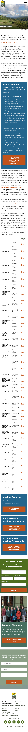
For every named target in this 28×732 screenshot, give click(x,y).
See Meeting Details (22, 244)
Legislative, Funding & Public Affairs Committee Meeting (6, 287)
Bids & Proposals (20, 705)
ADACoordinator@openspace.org (11, 187)
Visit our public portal (14, 509)
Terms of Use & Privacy (9, 714)
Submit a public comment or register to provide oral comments (14, 160)
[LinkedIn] (22, 722)
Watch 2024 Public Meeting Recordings (14, 547)
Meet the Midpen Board (14, 640)
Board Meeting (5, 251)
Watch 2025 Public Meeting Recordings (14, 528)
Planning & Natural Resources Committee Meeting (6, 293)
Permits (4, 710)
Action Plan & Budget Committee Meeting (6, 345)
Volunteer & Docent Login (10, 715)
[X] (9, 722)
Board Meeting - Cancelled (5, 305)
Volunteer (18, 707)
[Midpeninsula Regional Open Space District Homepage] (3, 2)
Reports (4, 708)
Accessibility (6, 712)
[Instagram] (14, 722)
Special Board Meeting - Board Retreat (5, 432)
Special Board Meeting (5, 259)
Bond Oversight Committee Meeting (5, 409)
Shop (16, 710)
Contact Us (18, 701)
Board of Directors (8, 705)
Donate (17, 708)
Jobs (16, 703)
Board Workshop (5, 459)
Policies (4, 707)
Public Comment (7, 703)
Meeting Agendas (7, 701)
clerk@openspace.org (16, 203)
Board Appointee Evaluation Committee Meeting (6, 244)
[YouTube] (18, 722)
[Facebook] (5, 722)
